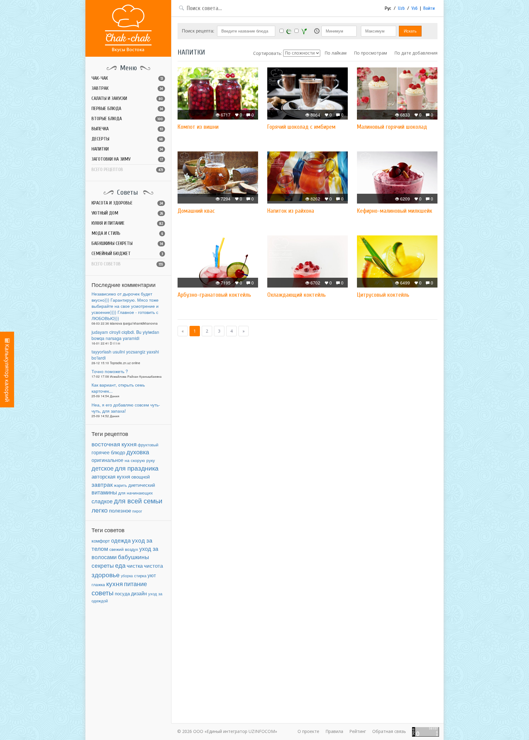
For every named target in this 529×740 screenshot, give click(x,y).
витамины (104, 492)
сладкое (102, 501)
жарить (120, 485)
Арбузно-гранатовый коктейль (214, 294)
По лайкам (336, 53)
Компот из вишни (198, 126)
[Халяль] (289, 31)
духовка (137, 452)
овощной (140, 476)
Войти (429, 8)
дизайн (139, 593)
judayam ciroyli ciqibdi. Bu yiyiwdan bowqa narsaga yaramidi (125, 335)
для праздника (137, 467)
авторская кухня (111, 476)
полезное (120, 510)
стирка (140, 575)
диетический (141, 485)
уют (152, 575)
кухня (114, 583)
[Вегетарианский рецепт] (304, 31)
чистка (135, 565)
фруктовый (148, 445)
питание (135, 583)
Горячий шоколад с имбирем (301, 126)
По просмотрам (370, 53)
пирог (137, 510)
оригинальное (107, 459)
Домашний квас (196, 210)
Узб (414, 8)
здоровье (106, 574)
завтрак (102, 484)
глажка (98, 584)
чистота (153, 565)
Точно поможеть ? (110, 371)
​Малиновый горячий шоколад (392, 126)
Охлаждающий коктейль (296, 294)
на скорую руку (140, 460)
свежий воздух (123, 549)
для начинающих (135, 493)
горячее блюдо (108, 452)
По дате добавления (415, 53)
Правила (334, 731)
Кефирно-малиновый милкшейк (394, 210)
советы (103, 592)
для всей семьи (138, 500)
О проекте (308, 731)
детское (103, 467)
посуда (122, 593)
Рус (388, 8)
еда (120, 565)
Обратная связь (389, 731)
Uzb (401, 8)
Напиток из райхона (290, 210)
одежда (121, 540)
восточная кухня (114, 444)
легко (100, 509)
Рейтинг (357, 731)
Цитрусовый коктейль (383, 294)
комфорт (101, 540)
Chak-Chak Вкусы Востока (128, 28)
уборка (127, 575)
